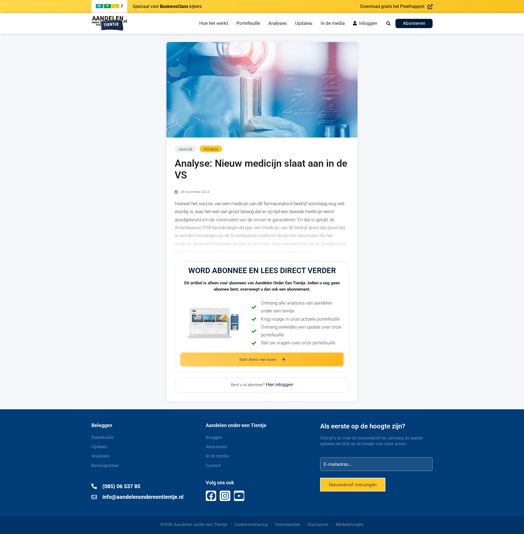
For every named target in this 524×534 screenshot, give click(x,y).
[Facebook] (211, 496)
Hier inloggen (279, 384)
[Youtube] (239, 496)
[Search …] (388, 23)
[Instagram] (225, 496)
